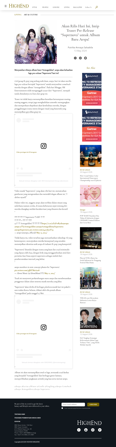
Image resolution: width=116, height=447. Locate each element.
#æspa (17, 226)
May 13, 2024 (41, 232)
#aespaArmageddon (44, 226)
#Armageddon (29, 226)
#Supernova (58, 226)
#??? (21, 226)
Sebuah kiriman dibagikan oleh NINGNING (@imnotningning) (43, 362)
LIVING (18, 15)
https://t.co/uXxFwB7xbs (52, 223)
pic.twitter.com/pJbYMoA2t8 (26, 270)
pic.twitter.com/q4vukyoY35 (41, 229)
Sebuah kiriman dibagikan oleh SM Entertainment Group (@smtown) (43, 181)
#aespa (66, 223)
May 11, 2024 (49, 273)
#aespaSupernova (21, 229)
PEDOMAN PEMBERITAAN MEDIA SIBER (27, 418)
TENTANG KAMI (19, 414)
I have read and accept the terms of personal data (77, 408)
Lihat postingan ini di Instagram (26, 152)
